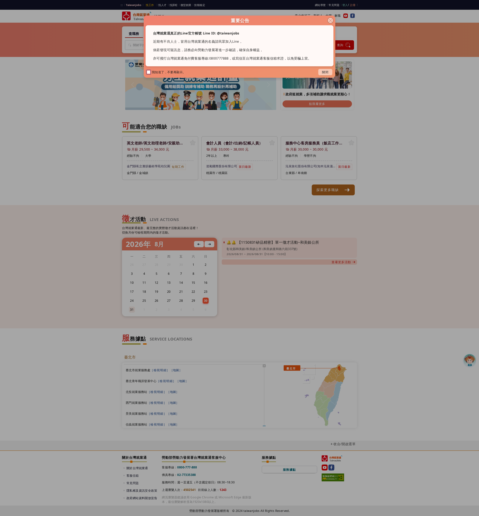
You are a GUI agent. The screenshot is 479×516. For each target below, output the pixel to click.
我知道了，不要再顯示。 (169, 72)
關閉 (325, 72)
